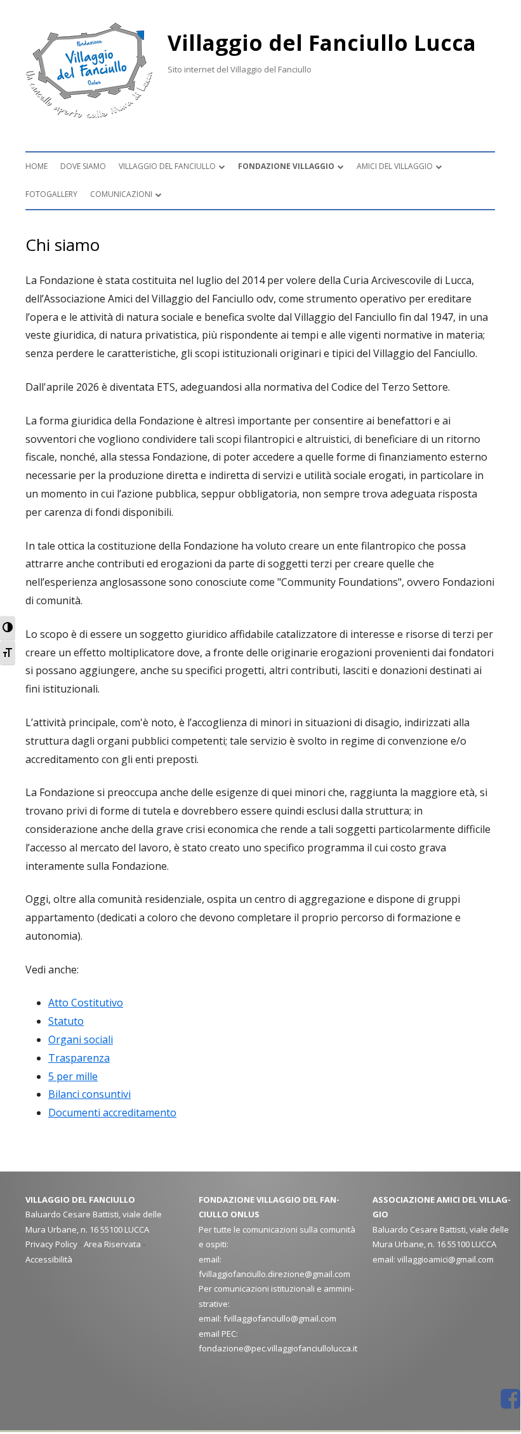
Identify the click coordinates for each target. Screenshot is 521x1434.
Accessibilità (48, 1259)
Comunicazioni (121, 194)
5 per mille (73, 1076)
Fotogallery (51, 194)
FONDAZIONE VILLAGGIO (286, 166)
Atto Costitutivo (85, 1003)
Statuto (66, 1021)
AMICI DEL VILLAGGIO (395, 166)
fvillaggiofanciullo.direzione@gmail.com (274, 1274)
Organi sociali (80, 1039)
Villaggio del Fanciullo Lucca (322, 42)
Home (36, 166)
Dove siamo (83, 166)
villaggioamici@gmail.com (445, 1259)
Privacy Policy (51, 1244)
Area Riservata (112, 1244)
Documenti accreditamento (112, 1112)
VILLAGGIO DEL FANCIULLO (167, 166)
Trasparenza (79, 1058)
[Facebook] (510, 1399)
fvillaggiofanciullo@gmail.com (279, 1318)
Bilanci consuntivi (89, 1094)
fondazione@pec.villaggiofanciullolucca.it (278, 1348)
